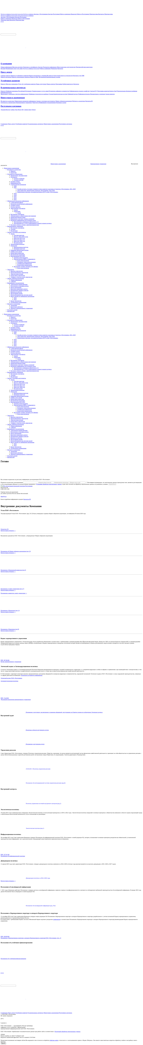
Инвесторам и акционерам (13, 98)
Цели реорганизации (23, 260)
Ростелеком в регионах (11, 106)
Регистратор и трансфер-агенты (20, 286)
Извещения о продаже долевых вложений (22, 219)
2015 (15, 196)
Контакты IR (10, 311)
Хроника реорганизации (21, 257)
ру (1, 21)
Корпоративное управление (98, 164)
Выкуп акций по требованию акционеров (22, 296)
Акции (16, 210)
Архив (19, 213)
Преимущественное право (18, 217)
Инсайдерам (14, 230)
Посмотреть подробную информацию (31, 675)
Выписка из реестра (16, 292)
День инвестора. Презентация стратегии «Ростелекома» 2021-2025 (36, 190)
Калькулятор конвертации (24, 265)
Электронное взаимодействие (19, 284)
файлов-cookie (54, 1040)
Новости (13, 171)
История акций (18, 242)
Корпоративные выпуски (21, 247)
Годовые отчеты (15, 181)
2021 (15, 187)
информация (56, 919)
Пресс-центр (6, 72)
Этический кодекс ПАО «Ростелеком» (11, 678)
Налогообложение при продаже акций (21, 295)
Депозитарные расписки (17, 244)
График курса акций (16, 251)
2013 (15, 198)
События (13, 281)
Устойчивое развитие (10, 81)
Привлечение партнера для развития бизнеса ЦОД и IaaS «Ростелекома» (37, 192)
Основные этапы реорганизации (26, 262)
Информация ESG (16, 183)
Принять (3, 1043)
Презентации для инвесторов (19, 175)
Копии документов (16, 301)
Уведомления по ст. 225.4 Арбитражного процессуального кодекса (33, 223)
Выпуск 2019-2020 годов (21, 236)
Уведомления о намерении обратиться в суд (26, 222)
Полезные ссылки (12, 310)
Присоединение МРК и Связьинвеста (24, 259)
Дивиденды (10, 269)
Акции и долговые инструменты (16, 232)
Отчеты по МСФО (19, 178)
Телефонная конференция (24, 263)
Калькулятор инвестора (17, 253)
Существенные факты (17, 202)
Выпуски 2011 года (19, 239)
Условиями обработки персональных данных (49, 484)
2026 (15, 186)
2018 (15, 195)
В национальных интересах (13, 87)
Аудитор (13, 229)
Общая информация (16, 280)
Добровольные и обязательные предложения (23, 216)
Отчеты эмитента (15, 207)
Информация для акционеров (15, 283)
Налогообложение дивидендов (19, 272)
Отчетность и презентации (14, 174)
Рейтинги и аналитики (13, 304)
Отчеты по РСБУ (19, 180)
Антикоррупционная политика (9, 681)
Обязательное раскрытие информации (18, 201)
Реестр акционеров (16, 287)
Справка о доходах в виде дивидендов (21, 277)
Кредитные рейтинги (17, 307)
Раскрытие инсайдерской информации (21, 204)
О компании (6, 63)
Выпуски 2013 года (19, 238)
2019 (15, 193)
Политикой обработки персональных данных (67, 1031)
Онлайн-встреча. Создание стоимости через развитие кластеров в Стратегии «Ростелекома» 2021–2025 (46, 189)
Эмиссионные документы (18, 208)
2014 (15, 298)
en (3, 21)
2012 (15, 199)
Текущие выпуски (19, 235)
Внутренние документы (17, 214)
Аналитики (14, 305)
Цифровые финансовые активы (19, 250)
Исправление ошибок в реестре (19, 290)
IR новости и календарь (14, 169)
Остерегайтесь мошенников (18, 302)
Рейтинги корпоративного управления (22, 308)
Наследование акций (16, 293)
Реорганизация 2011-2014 (18, 256)
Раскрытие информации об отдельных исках (23, 220)
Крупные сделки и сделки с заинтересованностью (25, 225)
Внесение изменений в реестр (19, 289)
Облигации (17, 211)
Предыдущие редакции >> (8, 530)
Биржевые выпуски (19, 248)
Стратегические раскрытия (18, 184)
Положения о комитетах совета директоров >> (14, 593)
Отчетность (14, 177)
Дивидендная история (17, 274)
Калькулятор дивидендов (18, 275)
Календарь (14, 172)
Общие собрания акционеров (15, 278)
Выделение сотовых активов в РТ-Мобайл (26, 266)
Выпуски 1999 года (19, 241)
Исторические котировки (18, 254)
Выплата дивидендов (17, 271)
